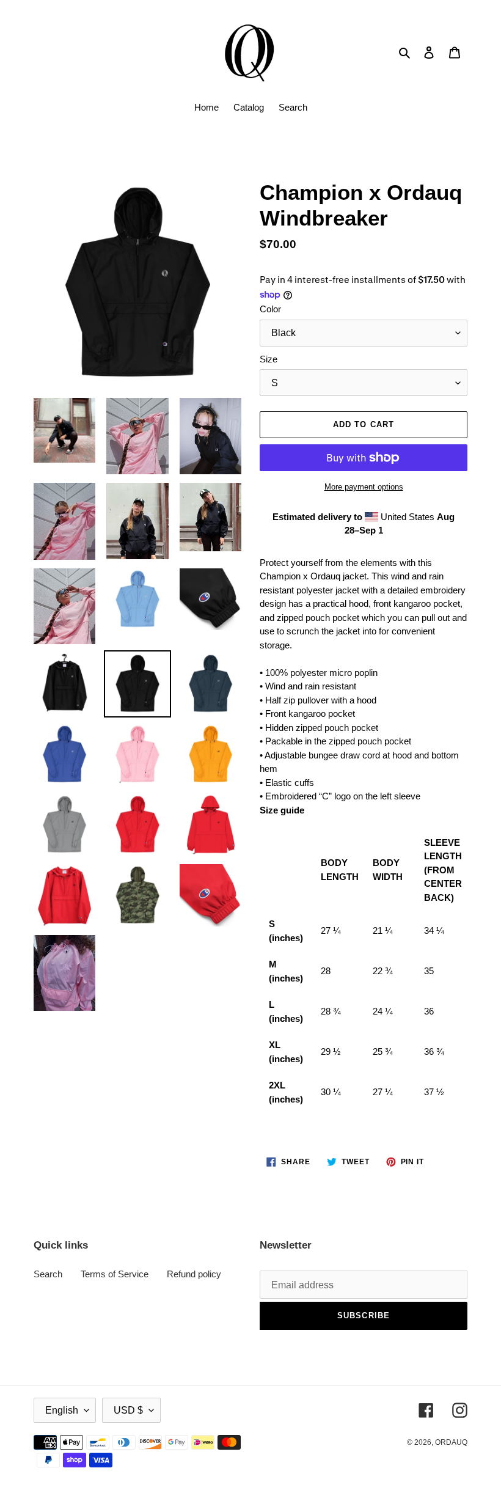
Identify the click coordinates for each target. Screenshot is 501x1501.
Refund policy (194, 1274)
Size (268, 359)
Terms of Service (114, 1274)
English (61, 1410)
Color (270, 309)
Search (48, 1274)
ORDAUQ (451, 1442)
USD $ (128, 1410)
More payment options (363, 486)
